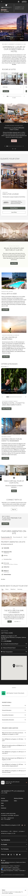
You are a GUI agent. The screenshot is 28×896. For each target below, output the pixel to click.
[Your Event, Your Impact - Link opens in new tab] (14, 381)
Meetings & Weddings (18, 798)
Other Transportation (8, 651)
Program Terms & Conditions (6, 867)
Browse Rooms (14, 208)
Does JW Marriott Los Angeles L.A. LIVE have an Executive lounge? (13, 771)
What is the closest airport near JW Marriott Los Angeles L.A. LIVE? (13, 758)
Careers (11, 865)
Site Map (16, 870)
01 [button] (12, 148)
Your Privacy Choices (7, 869)
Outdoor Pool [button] (6, 566)
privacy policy (18, 891)
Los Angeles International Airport (10, 643)
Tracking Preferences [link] (5, 865)
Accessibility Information (7, 715)
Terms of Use (16, 865)
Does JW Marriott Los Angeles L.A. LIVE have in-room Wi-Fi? (13, 752)
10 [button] (15, 148)
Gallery (22, 38)
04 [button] (14, 239)
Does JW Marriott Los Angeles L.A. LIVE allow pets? (12, 739)
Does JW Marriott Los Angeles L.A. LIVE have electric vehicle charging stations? (12, 765)
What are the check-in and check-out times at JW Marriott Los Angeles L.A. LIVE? (12, 733)
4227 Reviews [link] (6, 11)
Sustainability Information (8, 719)
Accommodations (4, 800)
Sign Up (14, 509)
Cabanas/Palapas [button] (7, 574)
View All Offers (4, 366)
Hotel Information (6, 705)
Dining (2, 805)
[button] (18, 2)
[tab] (6, 537)
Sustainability (6, 547)
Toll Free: (7, 818)
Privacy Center (15, 867)
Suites (2, 803)
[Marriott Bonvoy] (23, 1)
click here (11, 893)
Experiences (3, 807)
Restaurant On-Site (8, 551)
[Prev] (4, 96)
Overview (3, 798)
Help (2, 872)
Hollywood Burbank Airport (9, 647)
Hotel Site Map (22, 870)
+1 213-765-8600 (7, 641)
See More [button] (14, 64)
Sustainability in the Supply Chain (7, 870)
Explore (14, 140)
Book (10, 621)
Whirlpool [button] (6, 570)
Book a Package (6, 408)
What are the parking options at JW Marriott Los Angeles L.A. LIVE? (13, 746)
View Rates (6, 91)
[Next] (24, 96)
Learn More (14, 212)
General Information (6, 710)
